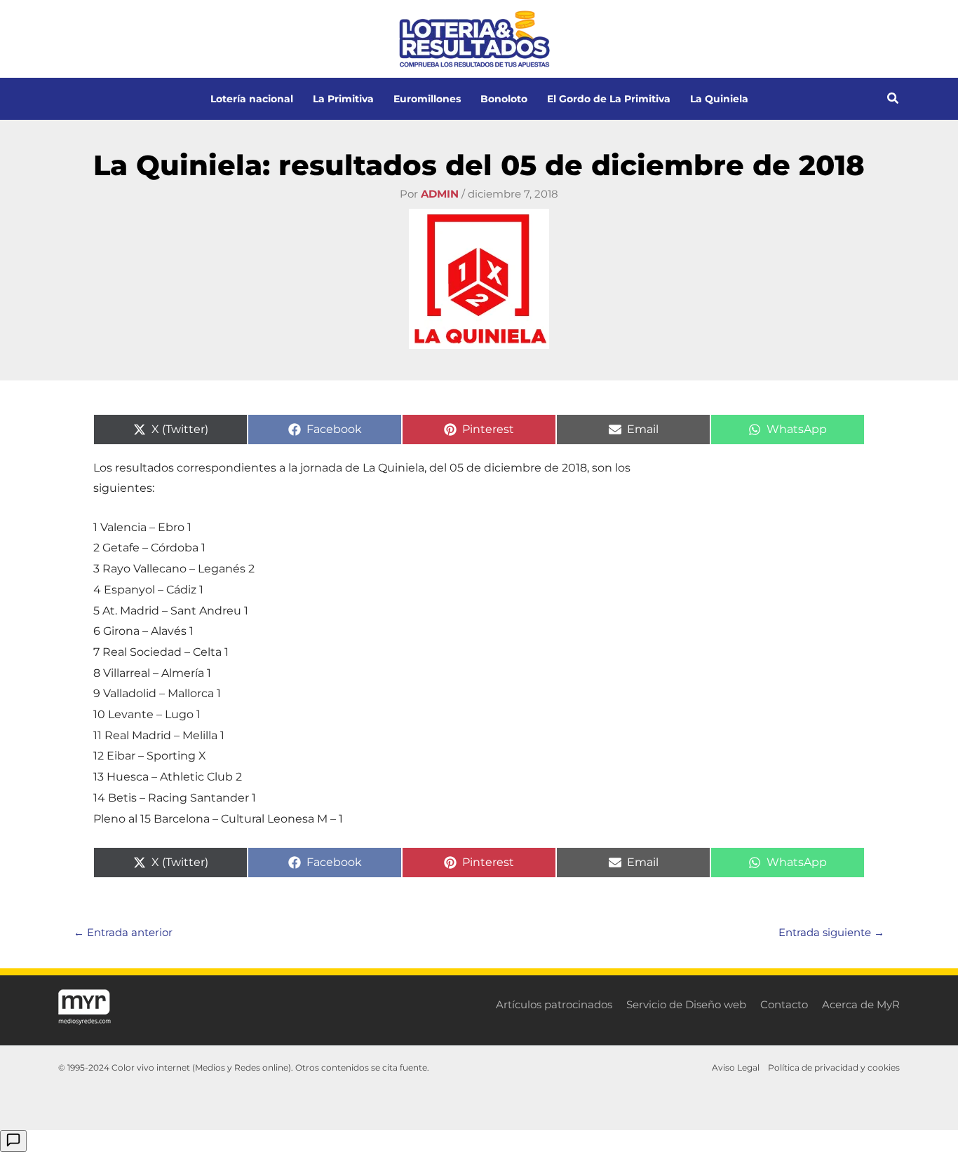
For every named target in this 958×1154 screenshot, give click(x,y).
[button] (893, 100)
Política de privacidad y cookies (834, 1067)
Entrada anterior (123, 932)
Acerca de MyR (861, 1004)
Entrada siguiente (831, 932)
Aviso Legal (736, 1067)
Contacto (784, 1004)
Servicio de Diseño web (686, 1004)
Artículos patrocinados (554, 1004)
